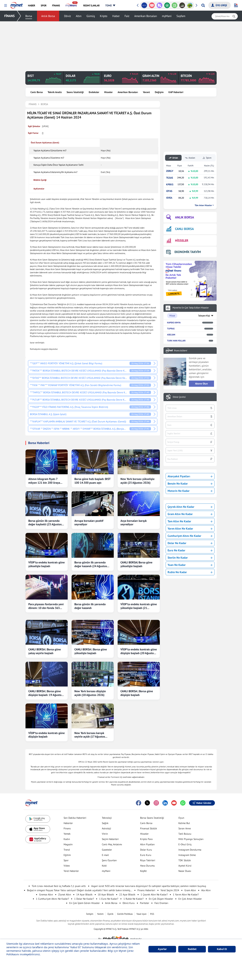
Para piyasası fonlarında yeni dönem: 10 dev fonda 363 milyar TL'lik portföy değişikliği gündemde (46, 606)
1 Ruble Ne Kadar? (133, 898)
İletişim (89, 913)
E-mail (105, 855)
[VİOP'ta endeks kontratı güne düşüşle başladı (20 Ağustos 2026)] (139, 632)
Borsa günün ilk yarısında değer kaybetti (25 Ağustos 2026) (45, 522)
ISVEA (169, 197)
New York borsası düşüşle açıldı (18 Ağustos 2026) (90, 693)
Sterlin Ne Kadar (178, 557)
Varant (146, 92)
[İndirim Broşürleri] (159, 5)
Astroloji (106, 828)
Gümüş (90, 16)
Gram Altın (190, 890)
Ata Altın (206, 890)
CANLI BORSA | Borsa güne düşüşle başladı (136, 693)
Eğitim (67, 855)
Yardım (100, 913)
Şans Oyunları (109, 860)
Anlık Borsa (48, 16)
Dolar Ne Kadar (177, 543)
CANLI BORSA (184, 229)
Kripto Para (146, 839)
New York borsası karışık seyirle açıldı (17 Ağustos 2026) (89, 735)
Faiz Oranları (161, 903)
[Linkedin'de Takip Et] (165, 803)
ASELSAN (171, 334)
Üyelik (110, 913)
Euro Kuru (145, 855)
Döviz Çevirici (179, 397)
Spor (66, 860)
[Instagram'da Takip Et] (156, 803)
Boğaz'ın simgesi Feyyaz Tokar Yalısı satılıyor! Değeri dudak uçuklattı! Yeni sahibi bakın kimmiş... (79, 890)
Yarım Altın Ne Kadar (180, 528)
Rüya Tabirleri (147, 860)
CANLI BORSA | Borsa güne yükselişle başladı (90, 651)
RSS (152, 913)
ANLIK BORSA (184, 217)
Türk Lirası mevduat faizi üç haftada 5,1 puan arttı (59, 886)
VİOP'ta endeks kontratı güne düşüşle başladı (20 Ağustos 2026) (138, 651)
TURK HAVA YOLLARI (176, 340)
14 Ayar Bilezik (84, 894)
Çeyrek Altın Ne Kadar (181, 506)
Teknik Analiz (55, 92)
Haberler (68, 823)
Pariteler (144, 903)
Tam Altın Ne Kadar (179, 521)
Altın (78, 16)
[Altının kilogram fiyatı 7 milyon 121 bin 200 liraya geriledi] (47, 461)
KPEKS (169, 184)
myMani (166, 16)
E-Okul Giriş (185, 844)
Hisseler (108, 92)
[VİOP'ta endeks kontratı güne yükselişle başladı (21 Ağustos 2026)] (139, 587)
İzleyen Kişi (204, 315)
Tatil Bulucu (184, 833)
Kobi (104, 865)
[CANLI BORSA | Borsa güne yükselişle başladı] (93, 632)
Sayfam (180, 16)
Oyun (181, 817)
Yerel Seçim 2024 (170, 890)
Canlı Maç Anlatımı (112, 844)
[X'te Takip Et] (147, 803)
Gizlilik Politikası (125, 913)
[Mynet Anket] (152, 5)
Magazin (68, 844)
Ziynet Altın (64, 894)
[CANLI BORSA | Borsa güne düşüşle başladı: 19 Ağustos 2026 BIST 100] (47, 674)
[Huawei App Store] (37, 839)
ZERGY (169, 171)
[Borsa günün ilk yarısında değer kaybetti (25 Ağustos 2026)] (47, 503)
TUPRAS (171, 328)
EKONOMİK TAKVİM (188, 252)
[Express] (144, 5)
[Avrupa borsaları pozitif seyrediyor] (93, 503)
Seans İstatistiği (75, 92)
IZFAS (169, 191)
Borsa (28, 16)
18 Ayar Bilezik (106, 894)
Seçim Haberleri (110, 839)
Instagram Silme (187, 855)
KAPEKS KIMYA (174, 322)
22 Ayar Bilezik (127, 894)
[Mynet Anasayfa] (16, 4)
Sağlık (105, 823)
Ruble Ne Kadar (177, 572)
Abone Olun (201, 383)
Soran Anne (184, 828)
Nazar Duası (184, 871)
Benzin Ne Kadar (178, 483)
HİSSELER (181, 240)
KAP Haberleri (175, 92)
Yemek (67, 833)
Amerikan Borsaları (145, 16)
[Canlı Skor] (167, 5)
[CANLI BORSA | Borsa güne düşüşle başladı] (139, 674)
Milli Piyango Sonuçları (191, 839)
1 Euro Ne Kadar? (108, 898)
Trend (67, 849)
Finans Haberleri (146, 890)
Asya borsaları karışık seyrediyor (133, 522)
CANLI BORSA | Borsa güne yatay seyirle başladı (44, 651)
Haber (116, 16)
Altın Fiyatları (147, 844)
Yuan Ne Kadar (177, 565)
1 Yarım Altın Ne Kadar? (186, 894)
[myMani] (71, 5)
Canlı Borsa (36, 92)
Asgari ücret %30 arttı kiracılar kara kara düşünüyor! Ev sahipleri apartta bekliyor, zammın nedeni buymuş (148, 886)
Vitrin (105, 833)
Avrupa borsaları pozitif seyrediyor (88, 522)
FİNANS (9, 16)
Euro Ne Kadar (176, 550)
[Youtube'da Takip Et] (174, 803)
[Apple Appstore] (37, 829)
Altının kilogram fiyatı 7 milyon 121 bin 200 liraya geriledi (44, 481)
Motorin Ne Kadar (179, 491)
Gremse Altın (46, 894)
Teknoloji (107, 817)
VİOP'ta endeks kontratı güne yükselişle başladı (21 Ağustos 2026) (138, 606)
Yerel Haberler (71, 871)
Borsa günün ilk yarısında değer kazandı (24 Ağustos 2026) (90, 564)
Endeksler (94, 92)
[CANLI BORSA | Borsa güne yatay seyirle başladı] (47, 632)
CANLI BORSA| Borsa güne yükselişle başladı (136, 564)
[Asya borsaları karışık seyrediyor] (139, 503)
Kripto (103, 16)
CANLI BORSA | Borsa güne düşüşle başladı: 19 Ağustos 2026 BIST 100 (45, 693)
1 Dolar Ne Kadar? (84, 898)
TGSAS (169, 177)
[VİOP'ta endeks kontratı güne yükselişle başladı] (47, 545)
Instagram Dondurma (189, 849)
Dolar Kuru (146, 849)
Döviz (67, 16)
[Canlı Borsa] (182, 5)
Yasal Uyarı (141, 913)
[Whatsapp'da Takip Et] (182, 803)
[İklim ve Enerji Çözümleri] (190, 5)
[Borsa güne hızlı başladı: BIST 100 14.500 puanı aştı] (93, 461)
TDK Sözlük (184, 860)
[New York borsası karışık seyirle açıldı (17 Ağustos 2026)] (93, 716)
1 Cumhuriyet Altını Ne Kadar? (52, 898)
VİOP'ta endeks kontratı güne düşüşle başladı (46, 734)
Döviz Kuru (129, 903)
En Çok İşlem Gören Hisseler (84, 903)
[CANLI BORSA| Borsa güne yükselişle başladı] (139, 545)
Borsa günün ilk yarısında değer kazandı (90, 606)
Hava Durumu (147, 865)
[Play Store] (37, 819)
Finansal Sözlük (148, 828)
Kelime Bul (184, 823)
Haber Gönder (203, 803)
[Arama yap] (203, 5)
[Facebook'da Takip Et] (138, 803)
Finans (67, 828)
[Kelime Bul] (174, 5)
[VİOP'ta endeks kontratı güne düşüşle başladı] (47, 716)
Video (67, 865)
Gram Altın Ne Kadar (180, 514)
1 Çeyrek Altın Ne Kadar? (154, 894)
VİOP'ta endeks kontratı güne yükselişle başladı (46, 564)
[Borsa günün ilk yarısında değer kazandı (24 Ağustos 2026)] (93, 545)
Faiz (127, 16)
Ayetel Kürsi (185, 865)
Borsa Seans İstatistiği (152, 817)
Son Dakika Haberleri (75, 817)
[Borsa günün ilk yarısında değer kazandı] (93, 587)
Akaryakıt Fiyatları (179, 476)
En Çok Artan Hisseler (190, 898)
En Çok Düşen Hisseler (161, 898)
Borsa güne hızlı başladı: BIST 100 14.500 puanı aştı (92, 480)
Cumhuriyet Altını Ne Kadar (184, 536)
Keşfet (143, 871)
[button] (5, 5)
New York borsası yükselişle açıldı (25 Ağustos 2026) (137, 480)
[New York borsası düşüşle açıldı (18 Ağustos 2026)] (93, 674)
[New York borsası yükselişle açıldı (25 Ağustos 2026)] (139, 461)
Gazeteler (107, 849)
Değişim (159, 92)
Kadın (67, 839)
